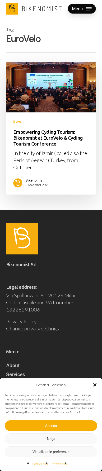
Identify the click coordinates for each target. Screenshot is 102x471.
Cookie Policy (40, 464)
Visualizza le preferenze (51, 452)
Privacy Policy (59, 464)
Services (15, 374)
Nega (51, 439)
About (13, 365)
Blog (17, 121)
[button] (95, 384)
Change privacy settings (32, 328)
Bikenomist (34, 180)
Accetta (51, 426)
